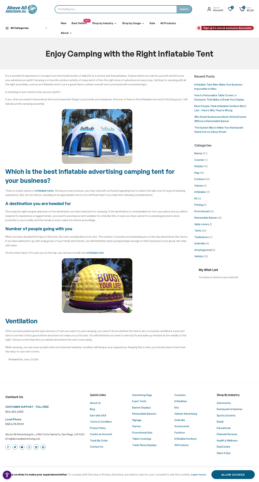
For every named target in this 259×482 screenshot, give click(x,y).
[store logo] (21, 9)
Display (198, 166)
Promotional (201, 211)
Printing (199, 204)
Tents (198, 230)
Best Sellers (80, 22)
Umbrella (199, 243)
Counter (199, 159)
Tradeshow (201, 237)
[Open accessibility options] (7, 475)
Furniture (199, 179)
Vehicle (199, 256)
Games (199, 185)
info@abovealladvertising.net (22, 438)
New (63, 23)
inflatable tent (95, 252)
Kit (196, 198)
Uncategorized (203, 249)
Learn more (198, 474)
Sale (152, 23)
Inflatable (200, 191)
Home (97, 71)
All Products (168, 23)
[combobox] (123, 9)
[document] (129, 474)
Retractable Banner (206, 217)
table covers (202, 224)
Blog (107, 71)
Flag (196, 172)
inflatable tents (44, 190)
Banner (198, 153)
